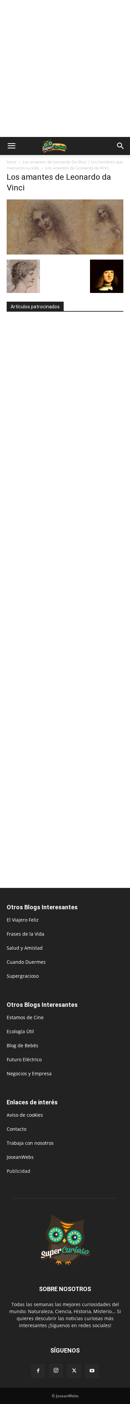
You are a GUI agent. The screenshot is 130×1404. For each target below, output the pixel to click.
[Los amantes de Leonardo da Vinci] (65, 253)
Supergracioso (23, 976)
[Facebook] (38, 1371)
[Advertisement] (65, 68)
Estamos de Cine (25, 1017)
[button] (11, 146)
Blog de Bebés (22, 1045)
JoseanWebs (20, 1157)
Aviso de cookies (25, 1115)
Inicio (11, 162)
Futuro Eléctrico (24, 1059)
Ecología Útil (20, 1031)
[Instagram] (56, 1370)
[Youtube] (92, 1371)
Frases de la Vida (25, 934)
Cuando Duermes (26, 962)
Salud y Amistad (25, 948)
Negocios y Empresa (29, 1073)
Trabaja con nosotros (30, 1143)
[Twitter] (74, 1371)
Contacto (16, 1129)
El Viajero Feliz (23, 920)
